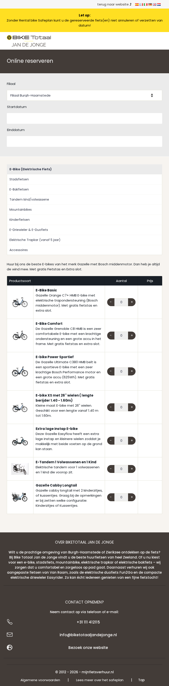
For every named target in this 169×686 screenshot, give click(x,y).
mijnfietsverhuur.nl (98, 672)
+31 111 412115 (88, 622)
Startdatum (17, 106)
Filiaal (11, 83)
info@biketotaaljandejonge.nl (88, 635)
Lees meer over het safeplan (99, 680)
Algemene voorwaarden (40, 680)
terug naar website (113, 4)
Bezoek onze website (88, 647)
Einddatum (16, 130)
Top (141, 680)
